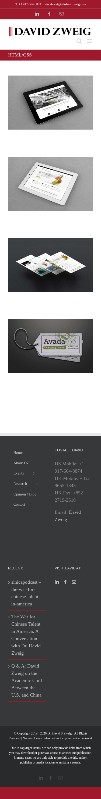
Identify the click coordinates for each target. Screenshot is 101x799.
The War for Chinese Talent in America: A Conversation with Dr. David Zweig (26, 635)
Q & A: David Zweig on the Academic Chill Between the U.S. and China (26, 680)
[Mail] (74, 582)
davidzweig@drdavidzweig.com (65, 4)
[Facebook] (65, 582)
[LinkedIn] (57, 582)
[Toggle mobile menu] (90, 41)
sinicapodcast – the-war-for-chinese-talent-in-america (26, 593)
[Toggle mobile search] (79, 41)
